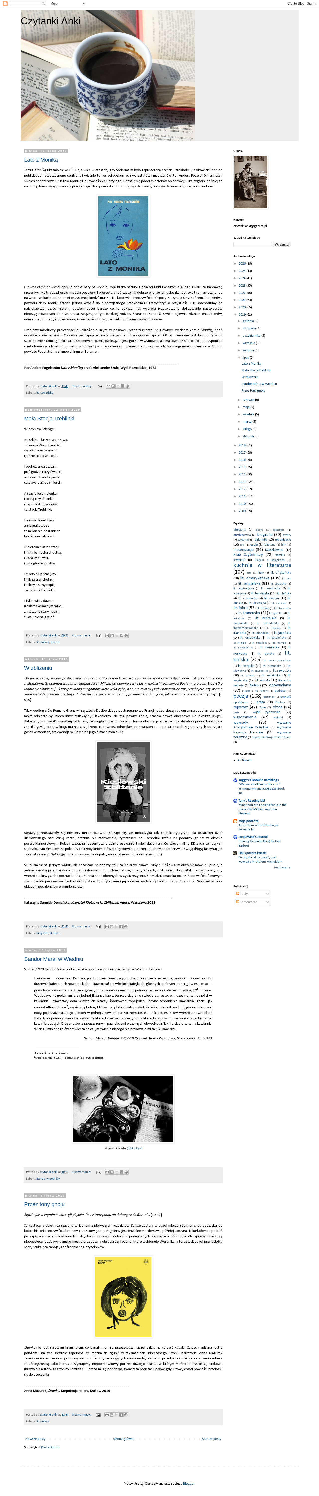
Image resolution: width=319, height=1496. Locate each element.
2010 (242, 504)
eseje (254, 545)
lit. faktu (55, 933)
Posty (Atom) (50, 1447)
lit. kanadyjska (250, 638)
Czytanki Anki (50, 20)
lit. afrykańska (281, 573)
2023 (242, 286)
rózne (262, 707)
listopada (250, 328)
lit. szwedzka (44, 392)
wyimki (278, 717)
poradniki (268, 697)
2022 (242, 293)
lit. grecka (275, 613)
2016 (242, 460)
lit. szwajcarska (259, 671)
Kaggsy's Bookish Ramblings (259, 780)
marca (247, 422)
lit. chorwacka (248, 598)
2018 (242, 445)
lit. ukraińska (271, 675)
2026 (242, 264)
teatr (236, 712)
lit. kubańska (259, 643)
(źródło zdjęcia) (134, 1148)
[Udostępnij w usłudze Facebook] (122, 386)
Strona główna (123, 1439)
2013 (242, 482)
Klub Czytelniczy (248, 555)
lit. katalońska (276, 637)
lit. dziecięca (257, 603)
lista (248, 573)
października (252, 336)
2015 (242, 467)
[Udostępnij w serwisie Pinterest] (127, 386)
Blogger (189, 1484)
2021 (242, 300)
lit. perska (266, 653)
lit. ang (286, 578)
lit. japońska (282, 633)
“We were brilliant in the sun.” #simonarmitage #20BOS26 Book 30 (262, 789)
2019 (242, 315)
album (259, 530)
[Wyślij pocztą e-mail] (108, 386)
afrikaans (239, 529)
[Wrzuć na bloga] (113, 386)
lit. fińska (263, 608)
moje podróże (249, 821)
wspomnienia (244, 717)
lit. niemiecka (269, 647)
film (283, 544)
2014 (242, 474)
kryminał (239, 560)
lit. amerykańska (254, 578)
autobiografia (242, 535)
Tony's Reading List (252, 801)
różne (277, 707)
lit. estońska (279, 603)
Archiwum (245, 760)
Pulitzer (280, 702)
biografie (42, 933)
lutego (248, 429)
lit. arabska (278, 583)
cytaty (287, 535)
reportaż (240, 707)
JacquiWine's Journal (253, 837)
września (249, 343)
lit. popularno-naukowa (277, 660)
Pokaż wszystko (282, 867)
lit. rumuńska (272, 666)
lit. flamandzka (282, 608)
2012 (242, 489)
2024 (242, 278)
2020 (242, 307)
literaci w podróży (48, 1178)
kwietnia (249, 414)
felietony (269, 544)
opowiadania (280, 685)
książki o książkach (270, 560)
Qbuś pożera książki (252, 853)
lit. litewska (279, 643)
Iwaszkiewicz (274, 550)
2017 (242, 453)
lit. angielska (249, 583)
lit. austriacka (271, 588)
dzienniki (261, 540)
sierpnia (249, 350)
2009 (242, 511)
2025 (242, 271)
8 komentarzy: (81, 926)
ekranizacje (283, 540)
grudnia (249, 321)
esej (242, 545)
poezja (55, 642)
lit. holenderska (268, 623)
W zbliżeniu (38, 668)
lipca (246, 358)
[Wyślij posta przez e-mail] (99, 386)
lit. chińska (283, 593)
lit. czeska (271, 598)
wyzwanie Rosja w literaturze (271, 737)
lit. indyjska (273, 628)
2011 (242, 496)
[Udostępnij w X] (117, 386)
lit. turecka (247, 675)
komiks (280, 555)
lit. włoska (263, 680)
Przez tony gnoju (44, 1204)
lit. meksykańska (243, 647)
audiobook (278, 530)
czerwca (249, 400)
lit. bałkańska (260, 593)
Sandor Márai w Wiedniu (53, 959)
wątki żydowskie (266, 712)
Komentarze (248, 902)
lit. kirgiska (239, 643)
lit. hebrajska (265, 618)
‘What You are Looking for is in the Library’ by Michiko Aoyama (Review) (263, 809)
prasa (261, 702)
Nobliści (255, 685)
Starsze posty (211, 1439)
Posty (243, 894)
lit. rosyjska (246, 666)
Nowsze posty (35, 1439)
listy (261, 572)
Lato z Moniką (41, 160)
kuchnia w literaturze (262, 565)
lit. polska (42, 642)
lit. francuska (249, 613)
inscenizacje (243, 550)
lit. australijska (243, 588)
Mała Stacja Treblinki (49, 418)
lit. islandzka (260, 633)
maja (246, 407)
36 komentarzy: (82, 386)
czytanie (243, 539)
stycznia (249, 436)
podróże (280, 690)
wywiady (240, 722)
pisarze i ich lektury (255, 691)
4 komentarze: (82, 635)
